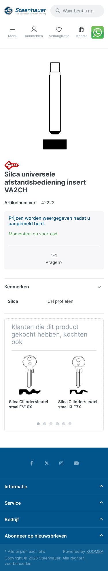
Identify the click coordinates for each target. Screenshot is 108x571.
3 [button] (51, 423)
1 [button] (38, 423)
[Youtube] (76, 463)
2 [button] (44, 423)
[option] (54, 105)
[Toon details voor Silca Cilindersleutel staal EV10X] (29, 375)
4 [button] (57, 423)
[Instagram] (61, 463)
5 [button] (63, 423)
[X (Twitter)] (46, 463)
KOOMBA (94, 551)
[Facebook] (31, 463)
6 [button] (70, 423)
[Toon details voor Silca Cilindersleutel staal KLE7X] (78, 375)
